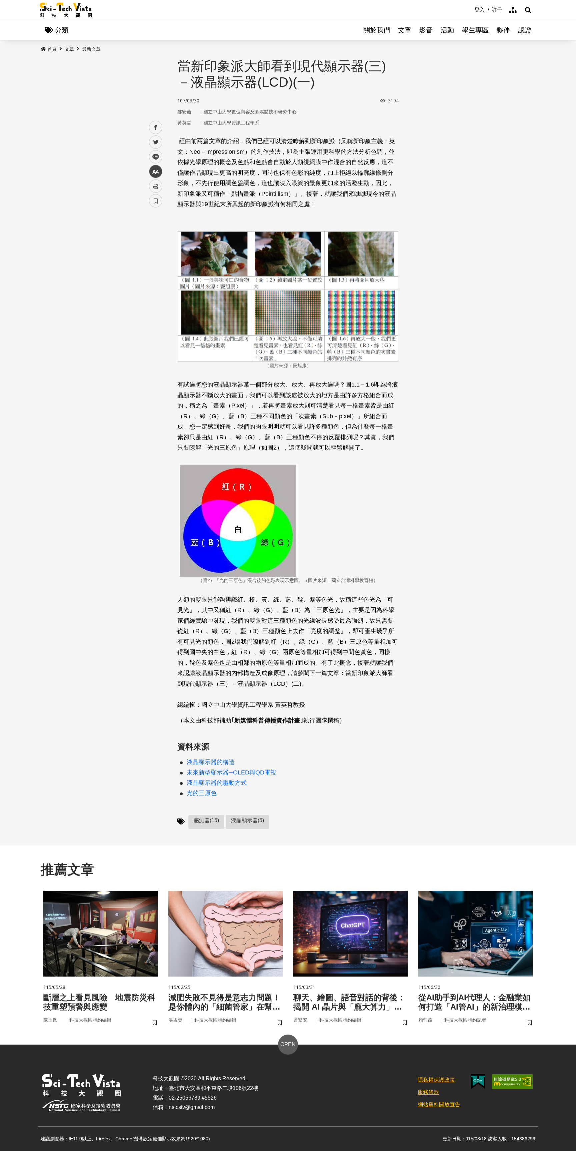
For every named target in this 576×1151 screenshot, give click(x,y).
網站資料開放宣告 (439, 1104)
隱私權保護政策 (436, 1080)
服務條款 (428, 1092)
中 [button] (155, 171)
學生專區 (475, 30)
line (153, 157)
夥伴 (503, 30)
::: (470, 9)
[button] (528, 10)
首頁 (52, 49)
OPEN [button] (288, 1044)
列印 (155, 186)
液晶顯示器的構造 (211, 762)
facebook (155, 127)
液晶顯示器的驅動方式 (217, 782)
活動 (447, 30)
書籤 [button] (155, 200)
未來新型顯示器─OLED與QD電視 (231, 772)
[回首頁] (66, 10)
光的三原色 (202, 793)
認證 (524, 30)
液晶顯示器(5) (247, 820)
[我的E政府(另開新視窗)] (478, 1081)
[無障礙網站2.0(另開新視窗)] (512, 1081)
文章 (404, 30)
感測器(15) (206, 820)
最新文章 (91, 49)
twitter (155, 142)
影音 (426, 30)
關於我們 (376, 30)
